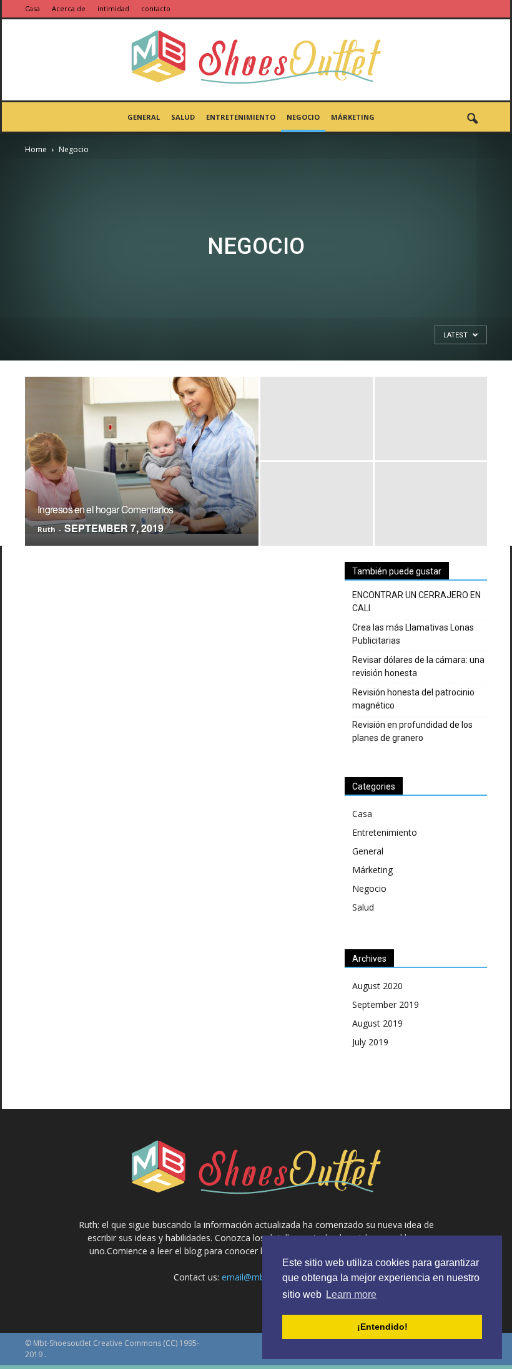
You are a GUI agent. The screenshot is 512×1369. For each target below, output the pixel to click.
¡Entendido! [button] (382, 1327)
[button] (472, 119)
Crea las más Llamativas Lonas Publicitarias (413, 634)
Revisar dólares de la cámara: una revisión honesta (418, 666)
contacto (155, 8)
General (143, 117)
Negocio (303, 117)
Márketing (353, 117)
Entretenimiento (240, 117)
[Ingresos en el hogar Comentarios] (141, 455)
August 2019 (377, 1023)
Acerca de (69, 8)
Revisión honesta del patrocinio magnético (413, 698)
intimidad (113, 8)
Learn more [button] (351, 1294)
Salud (183, 117)
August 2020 (377, 986)
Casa (32, 8)
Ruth (46, 529)
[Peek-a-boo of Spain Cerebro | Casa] (256, 61)
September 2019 (385, 1004)
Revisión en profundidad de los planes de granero (412, 731)
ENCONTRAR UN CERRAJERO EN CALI (416, 601)
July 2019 (370, 1042)
